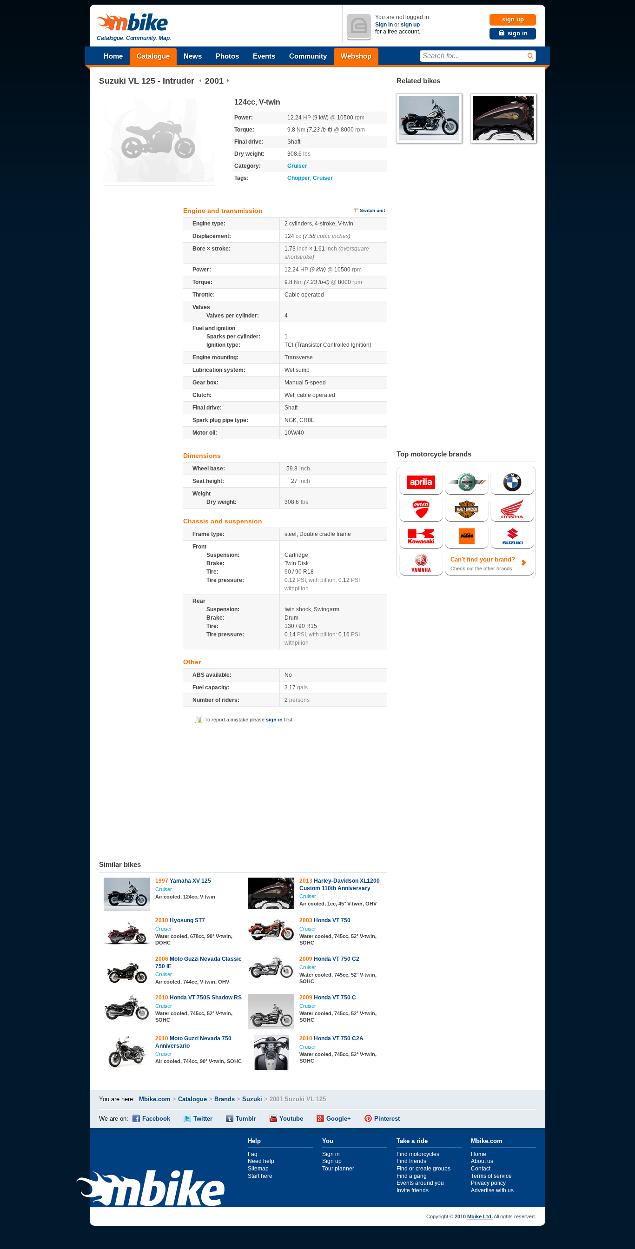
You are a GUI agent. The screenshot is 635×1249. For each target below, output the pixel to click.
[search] (530, 56)
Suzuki (112, 81)
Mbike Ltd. (480, 1216)
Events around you (420, 1183)
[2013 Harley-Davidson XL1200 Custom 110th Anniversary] (271, 894)
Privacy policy (488, 1183)
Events (264, 56)
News (193, 56)
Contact (480, 1168)
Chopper (298, 178)
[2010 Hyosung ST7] (127, 934)
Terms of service (491, 1176)
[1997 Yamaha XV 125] (127, 895)
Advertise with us (492, 1190)
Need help (261, 1161)
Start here (260, 1176)
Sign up (332, 1161)
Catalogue (153, 56)
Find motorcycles (418, 1154)
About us (482, 1161)
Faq (253, 1154)
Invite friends (413, 1190)
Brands (224, 1099)
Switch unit (372, 210)
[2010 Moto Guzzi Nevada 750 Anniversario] (127, 1053)
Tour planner (338, 1168)
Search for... (441, 55)
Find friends (411, 1161)
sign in (274, 719)
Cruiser (297, 166)
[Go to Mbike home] (134, 22)
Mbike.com (155, 1099)
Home (113, 56)
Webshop (356, 56)
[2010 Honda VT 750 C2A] (271, 1053)
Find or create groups (423, 1168)
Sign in (384, 24)
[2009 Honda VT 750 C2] (271, 968)
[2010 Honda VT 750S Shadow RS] (127, 1008)
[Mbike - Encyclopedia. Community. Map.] (150, 1189)
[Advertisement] (243, 790)
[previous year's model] (200, 81)
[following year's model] (228, 81)
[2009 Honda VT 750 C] (271, 1012)
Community (308, 56)
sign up (410, 24)
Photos (227, 56)
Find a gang (412, 1176)
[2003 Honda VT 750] (271, 931)
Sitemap (258, 1168)
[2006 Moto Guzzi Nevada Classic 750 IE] (127, 972)
